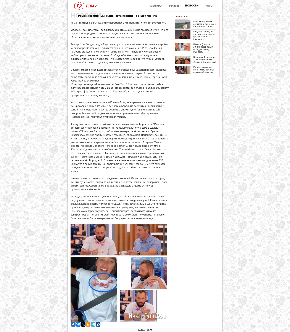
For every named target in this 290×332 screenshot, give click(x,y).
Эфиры (174, 5)
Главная (156, 5)
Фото (209, 5)
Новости (192, 5)
